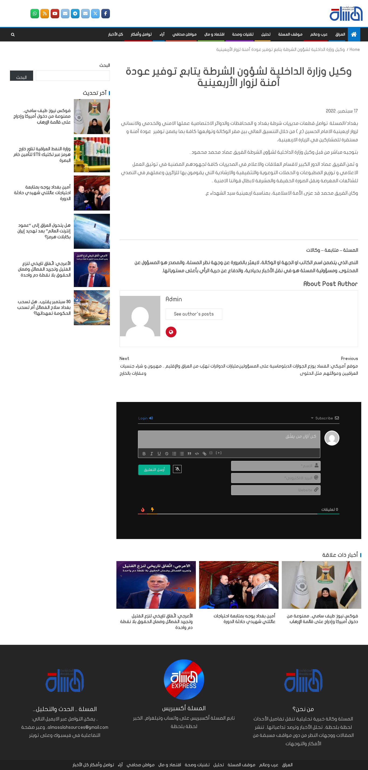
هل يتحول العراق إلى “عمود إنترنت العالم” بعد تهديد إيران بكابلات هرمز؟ (44, 231)
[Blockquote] (189, 453)
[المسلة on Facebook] (105, 13)
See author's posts (194, 314)
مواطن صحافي (184, 34)
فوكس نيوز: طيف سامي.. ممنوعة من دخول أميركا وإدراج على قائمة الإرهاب (42, 116)
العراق (340, 34)
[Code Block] (197, 453)
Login (143, 418)
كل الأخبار (115, 34)
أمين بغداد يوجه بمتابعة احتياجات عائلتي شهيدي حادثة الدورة (42, 193)
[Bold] (144, 453)
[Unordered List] (182, 453)
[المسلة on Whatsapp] (34, 13)
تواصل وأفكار (141, 34)
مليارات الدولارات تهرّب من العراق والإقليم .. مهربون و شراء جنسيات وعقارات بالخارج (179, 365)
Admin (174, 299)
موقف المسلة (290, 34)
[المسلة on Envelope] (85, 13)
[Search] (12, 35)
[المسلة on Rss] (44, 13)
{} (211, 453)
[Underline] (159, 453)
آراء (162, 34)
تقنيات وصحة (243, 34)
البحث (104, 65)
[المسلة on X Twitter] (95, 13)
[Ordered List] (174, 453)
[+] (219, 453)
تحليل (265, 34)
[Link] (204, 453)
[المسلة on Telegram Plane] (75, 13)
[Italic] (151, 453)
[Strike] (167, 453)
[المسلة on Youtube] (55, 13)
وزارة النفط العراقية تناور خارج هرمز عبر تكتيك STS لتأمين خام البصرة (42, 155)
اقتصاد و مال (214, 34)
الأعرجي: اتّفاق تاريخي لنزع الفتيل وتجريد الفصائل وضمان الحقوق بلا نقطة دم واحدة (156, 622)
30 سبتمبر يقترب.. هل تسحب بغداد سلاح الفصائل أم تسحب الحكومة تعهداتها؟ (44, 308)
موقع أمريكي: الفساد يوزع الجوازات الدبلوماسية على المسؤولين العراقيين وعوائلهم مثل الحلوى (298, 365)
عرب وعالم (319, 34)
